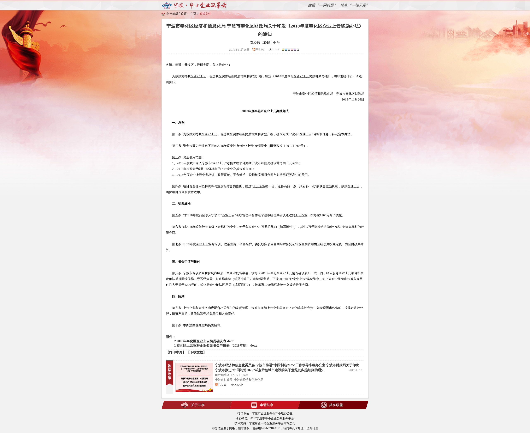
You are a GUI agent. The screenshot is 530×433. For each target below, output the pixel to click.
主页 (193, 13)
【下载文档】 (196, 352)
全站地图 (312, 428)
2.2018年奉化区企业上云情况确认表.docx (204, 341)
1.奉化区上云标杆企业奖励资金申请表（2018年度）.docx (215, 345)
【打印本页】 (176, 352)
